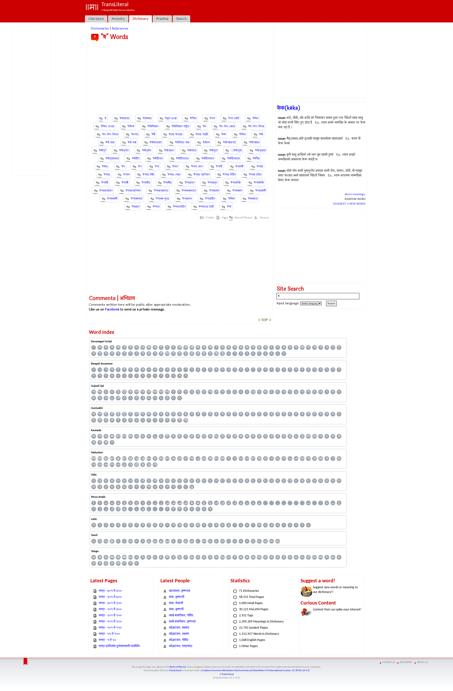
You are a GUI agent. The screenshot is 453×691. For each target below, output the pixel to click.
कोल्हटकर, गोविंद (178, 640)
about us (422, 662)
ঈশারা (260, 166)
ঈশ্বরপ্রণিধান (133, 190)
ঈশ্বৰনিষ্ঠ (259, 182)
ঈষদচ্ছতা (253, 198)
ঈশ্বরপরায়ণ (105, 190)
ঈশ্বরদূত (212, 182)
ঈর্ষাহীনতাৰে (182, 158)
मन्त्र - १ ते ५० (107, 640)
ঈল (123, 166)
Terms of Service (177, 667)
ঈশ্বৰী (125, 182)
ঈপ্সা (223, 134)
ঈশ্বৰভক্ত (137, 198)
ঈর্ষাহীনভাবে (207, 158)
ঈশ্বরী (104, 182)
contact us (388, 662)
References (120, 28)
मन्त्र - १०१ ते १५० (110, 628)
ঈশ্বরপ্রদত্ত (161, 190)
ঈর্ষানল (206, 142)
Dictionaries (100, 28)
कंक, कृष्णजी (176, 609)
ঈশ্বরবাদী (260, 190)
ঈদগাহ (134, 134)
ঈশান (175, 166)
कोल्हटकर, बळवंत (179, 628)
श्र (167, 353)
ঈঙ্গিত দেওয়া (107, 126)
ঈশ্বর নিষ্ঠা (148, 174)
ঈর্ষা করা (109, 142)
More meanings (355, 194)
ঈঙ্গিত (255, 118)
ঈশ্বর (107, 174)
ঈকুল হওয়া (171, 118)
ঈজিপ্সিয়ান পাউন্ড (180, 126)
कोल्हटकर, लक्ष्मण (179, 634)
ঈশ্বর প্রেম (174, 174)
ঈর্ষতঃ (105, 166)
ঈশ (140, 166)
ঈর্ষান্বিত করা (182, 142)
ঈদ (204, 126)
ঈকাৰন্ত (147, 118)
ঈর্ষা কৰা (132, 142)
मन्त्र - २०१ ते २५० (110, 615)
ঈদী (153, 134)
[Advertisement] (32, 99)
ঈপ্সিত (242, 134)
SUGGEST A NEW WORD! (349, 204)
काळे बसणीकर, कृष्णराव (182, 621)
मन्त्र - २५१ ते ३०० (110, 609)
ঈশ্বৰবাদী (112, 198)
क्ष (204, 347)
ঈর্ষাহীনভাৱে (233, 158)
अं (106, 347)
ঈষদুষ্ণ (135, 206)
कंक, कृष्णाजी (176, 597)
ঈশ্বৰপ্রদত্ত (189, 190)
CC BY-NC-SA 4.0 (300, 670)
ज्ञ (247, 347)
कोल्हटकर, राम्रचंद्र (180, 646)
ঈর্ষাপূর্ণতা (124, 150)
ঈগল (212, 118)
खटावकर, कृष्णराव (179, 591)
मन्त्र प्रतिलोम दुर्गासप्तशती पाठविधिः (119, 646)
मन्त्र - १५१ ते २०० (110, 621)
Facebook (112, 309)
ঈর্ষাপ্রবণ (169, 150)
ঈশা (157, 166)
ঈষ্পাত (156, 206)
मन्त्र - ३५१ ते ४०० (110, 597)
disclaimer (406, 662)
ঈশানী (219, 166)
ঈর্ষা (261, 134)
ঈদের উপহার (175, 134)
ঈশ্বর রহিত (255, 174)
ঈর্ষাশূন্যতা (260, 150)
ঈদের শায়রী (202, 134)
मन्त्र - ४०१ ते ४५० (110, 591)
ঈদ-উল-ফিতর (256, 126)
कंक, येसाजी (176, 603)
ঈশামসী (239, 166)
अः (99, 347)
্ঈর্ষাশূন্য (236, 150)
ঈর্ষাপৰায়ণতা (229, 142)
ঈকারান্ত (125, 118)
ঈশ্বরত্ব (189, 182)
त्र (302, 347)
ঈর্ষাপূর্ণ (102, 150)
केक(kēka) (288, 108)
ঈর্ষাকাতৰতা (156, 142)
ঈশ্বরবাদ (214, 190)
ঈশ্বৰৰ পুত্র (162, 198)
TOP (264, 320)
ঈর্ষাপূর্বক (146, 150)
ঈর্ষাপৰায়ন (254, 142)
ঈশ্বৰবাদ (237, 190)
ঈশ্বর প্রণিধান (201, 174)
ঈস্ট (229, 206)
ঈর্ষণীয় (256, 158)
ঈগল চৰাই (233, 118)
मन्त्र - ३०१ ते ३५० (110, 603)
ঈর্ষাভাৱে (191, 150)
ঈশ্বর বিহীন (229, 174)
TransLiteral (175, 670)
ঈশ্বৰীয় (167, 182)
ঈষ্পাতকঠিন (179, 206)
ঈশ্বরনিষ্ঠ (236, 182)
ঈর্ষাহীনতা (158, 158)
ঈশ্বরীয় (146, 182)
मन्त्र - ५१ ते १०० (109, 634)
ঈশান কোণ (197, 166)
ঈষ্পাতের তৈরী (206, 206)
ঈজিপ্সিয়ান (152, 126)
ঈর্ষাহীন (135, 158)
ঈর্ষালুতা (213, 150)
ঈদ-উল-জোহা (227, 126)
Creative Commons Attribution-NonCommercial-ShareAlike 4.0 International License (246, 670)
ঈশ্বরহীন (210, 198)
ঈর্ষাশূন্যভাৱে (112, 158)
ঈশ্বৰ (126, 174)
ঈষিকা (231, 198)
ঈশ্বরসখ (187, 198)
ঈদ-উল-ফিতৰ (110, 134)
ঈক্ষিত (193, 118)
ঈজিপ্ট (130, 126)
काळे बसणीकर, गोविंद (181, 615)
